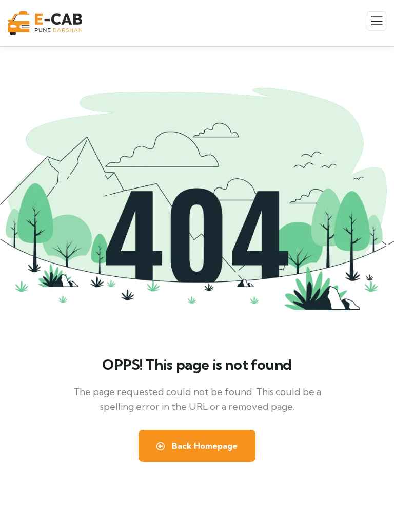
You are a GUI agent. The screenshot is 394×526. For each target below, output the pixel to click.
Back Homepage (204, 446)
